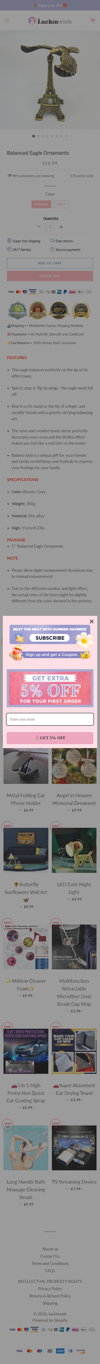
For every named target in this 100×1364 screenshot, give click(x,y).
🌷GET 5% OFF (50, 738)
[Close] (91, 621)
